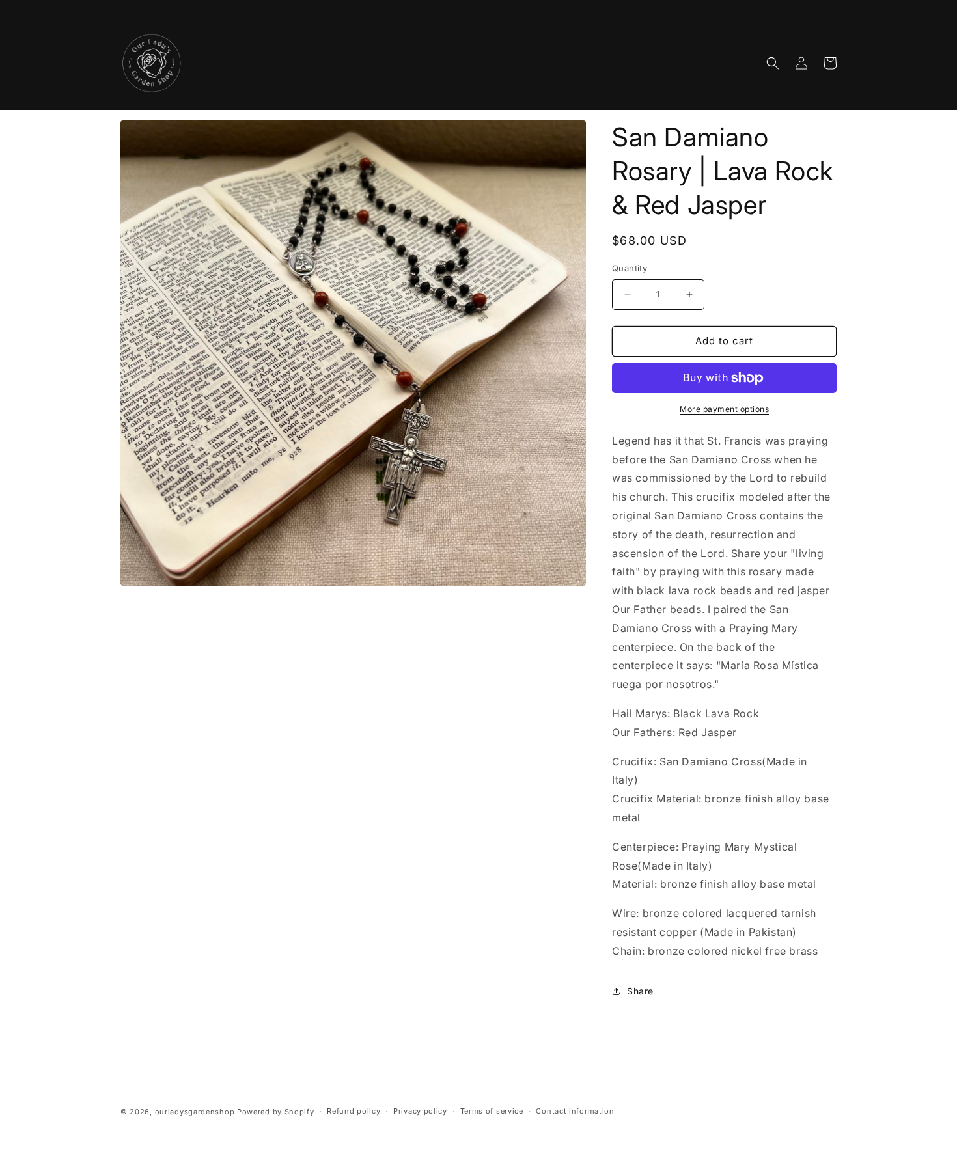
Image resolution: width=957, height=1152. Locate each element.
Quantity (629, 268)
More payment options (724, 409)
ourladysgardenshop (195, 1111)
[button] (772, 63)
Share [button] (640, 990)
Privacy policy (420, 1111)
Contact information (575, 1111)
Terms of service (491, 1111)
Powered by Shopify (275, 1111)
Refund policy (353, 1111)
